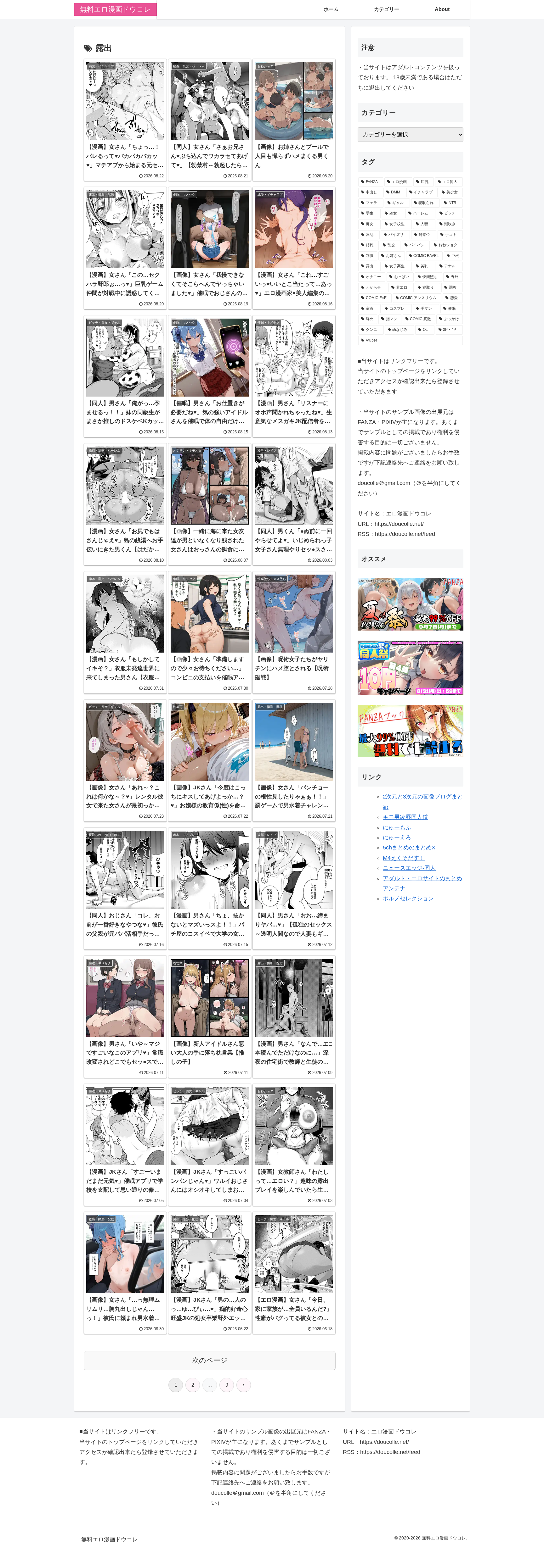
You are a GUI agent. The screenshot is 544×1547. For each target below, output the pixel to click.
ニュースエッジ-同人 (409, 868)
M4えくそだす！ (404, 858)
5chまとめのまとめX (409, 847)
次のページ (210, 1360)
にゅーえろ (397, 837)
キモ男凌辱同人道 (405, 817)
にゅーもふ (397, 827)
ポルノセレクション (408, 898)
